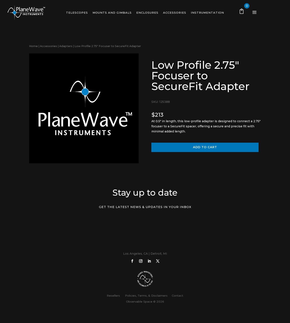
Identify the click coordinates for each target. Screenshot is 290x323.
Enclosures (147, 12)
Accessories (174, 12)
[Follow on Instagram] (140, 261)
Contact (177, 295)
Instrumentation (207, 12)
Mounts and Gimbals (112, 12)
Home (33, 46)
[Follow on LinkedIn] (149, 261)
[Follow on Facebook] (132, 261)
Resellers (113, 295)
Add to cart (205, 147)
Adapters (65, 46)
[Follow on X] (157, 261)
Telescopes (77, 12)
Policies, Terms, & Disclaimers (145, 295)
